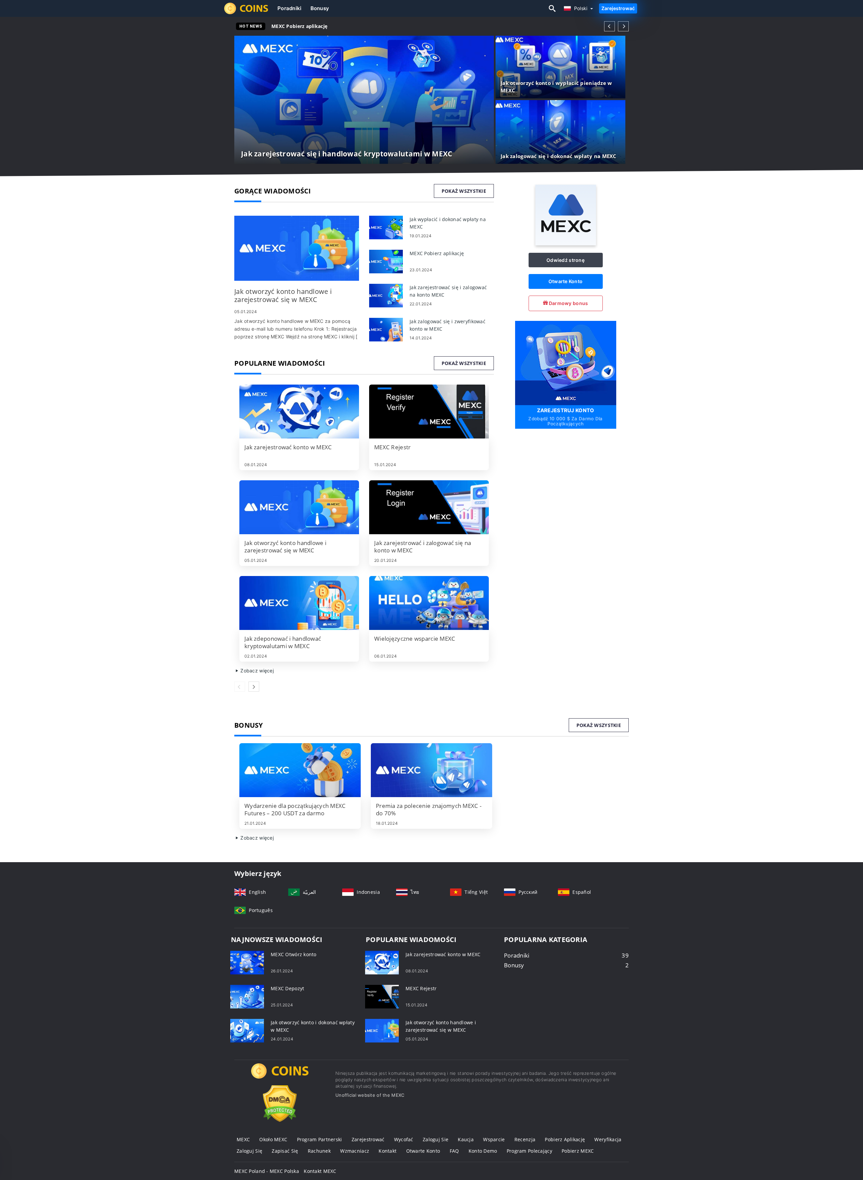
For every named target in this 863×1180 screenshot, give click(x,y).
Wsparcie (494, 1139)
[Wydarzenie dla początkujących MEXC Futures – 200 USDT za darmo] (300, 770)
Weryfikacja (607, 1139)
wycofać (403, 1139)
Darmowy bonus (568, 303)
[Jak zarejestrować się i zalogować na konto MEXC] (386, 295)
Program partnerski (319, 1139)
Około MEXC (273, 1139)
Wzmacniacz (354, 1151)
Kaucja (466, 1139)
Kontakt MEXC (320, 1171)
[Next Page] (623, 26)
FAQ (454, 1151)
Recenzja (524, 1139)
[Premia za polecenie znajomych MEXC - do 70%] (431, 770)
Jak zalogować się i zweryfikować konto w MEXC (329, 26)
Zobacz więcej (256, 670)
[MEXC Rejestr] (429, 411)
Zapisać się (285, 1151)
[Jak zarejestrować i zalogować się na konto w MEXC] (429, 507)
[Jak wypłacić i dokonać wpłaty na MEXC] (386, 227)
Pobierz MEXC (578, 1151)
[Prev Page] (609, 26)
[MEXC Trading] (279, 1077)
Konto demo (483, 1151)
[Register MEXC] (565, 362)
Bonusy (319, 8)
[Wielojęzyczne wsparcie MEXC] (429, 603)
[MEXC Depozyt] (247, 996)
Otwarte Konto (565, 281)
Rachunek (319, 1151)
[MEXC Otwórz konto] (247, 962)
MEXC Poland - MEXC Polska (266, 1171)
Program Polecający (529, 1151)
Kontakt (387, 1151)
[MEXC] (565, 243)
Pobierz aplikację (565, 1139)
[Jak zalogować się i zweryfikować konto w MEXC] (386, 329)
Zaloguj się (249, 1151)
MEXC (243, 1139)
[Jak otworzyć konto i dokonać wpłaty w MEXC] (247, 1030)
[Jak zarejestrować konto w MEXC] (299, 411)
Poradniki (289, 8)
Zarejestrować (618, 8)
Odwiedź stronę (565, 260)
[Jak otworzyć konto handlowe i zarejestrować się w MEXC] (296, 248)
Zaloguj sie (435, 1139)
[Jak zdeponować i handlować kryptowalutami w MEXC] (299, 603)
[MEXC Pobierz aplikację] (386, 261)
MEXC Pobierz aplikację (299, 26)
